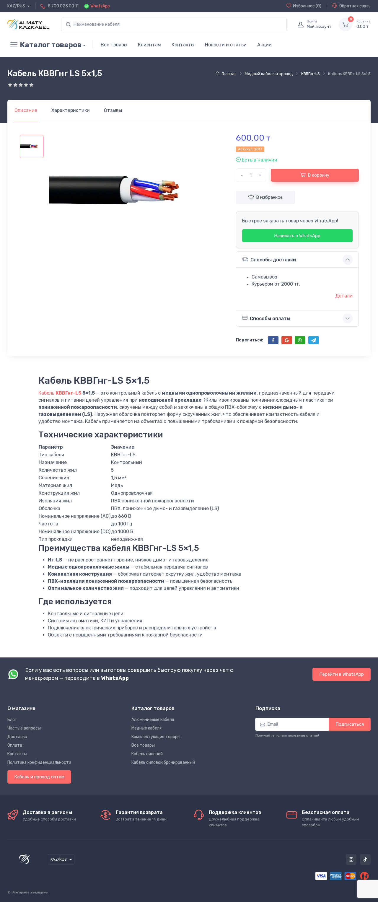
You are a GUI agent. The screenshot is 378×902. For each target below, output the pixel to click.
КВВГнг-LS (69, 393)
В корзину (318, 175)
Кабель (47, 393)
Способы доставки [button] (273, 260)
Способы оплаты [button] (270, 318)
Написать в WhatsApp (297, 235)
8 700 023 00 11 (63, 6)
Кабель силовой (147, 753)
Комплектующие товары (155, 736)
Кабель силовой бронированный (163, 762)
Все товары (114, 45)
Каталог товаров (51, 45)
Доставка (17, 736)
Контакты (183, 45)
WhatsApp (100, 6)
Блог (12, 719)
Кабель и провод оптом (39, 776)
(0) (307, 6)
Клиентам (149, 45)
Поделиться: (249, 340)
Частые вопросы (24, 728)
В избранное (269, 197)
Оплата (14, 745)
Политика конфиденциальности (39, 762)
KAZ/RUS (16, 6)
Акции (264, 45)
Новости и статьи (226, 45)
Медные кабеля (146, 728)
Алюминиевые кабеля (152, 719)
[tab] (70, 110)
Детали (344, 296)
